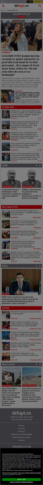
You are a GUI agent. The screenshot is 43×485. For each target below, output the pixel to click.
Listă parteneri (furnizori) (7, 475)
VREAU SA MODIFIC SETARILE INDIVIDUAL (21, 482)
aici (36, 464)
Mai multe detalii (28, 458)
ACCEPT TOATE (21, 479)
